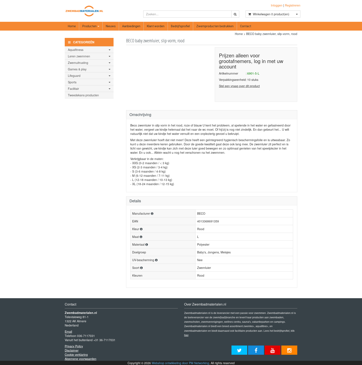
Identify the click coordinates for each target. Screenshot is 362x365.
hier (186, 335)
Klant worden (155, 26)
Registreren (292, 5)
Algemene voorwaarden (80, 359)
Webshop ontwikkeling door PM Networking (180, 363)
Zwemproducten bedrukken (215, 26)
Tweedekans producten (83, 95)
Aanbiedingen (131, 26)
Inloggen (276, 5)
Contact (245, 26)
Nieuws (111, 26)
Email (68, 331)
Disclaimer (72, 350)
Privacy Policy (74, 346)
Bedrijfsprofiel (180, 26)
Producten (89, 26)
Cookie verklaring (76, 354)
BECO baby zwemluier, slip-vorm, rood (271, 34)
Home (72, 26)
